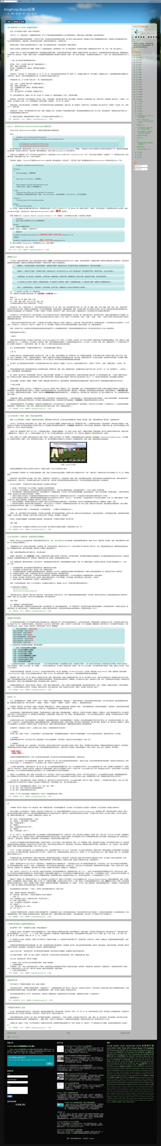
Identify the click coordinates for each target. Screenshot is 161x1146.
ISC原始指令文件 (61, 208)
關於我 (16, 21)
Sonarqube (114, 1096)
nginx (137, 1063)
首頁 (9, 21)
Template (114, 1075)
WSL (124, 1098)
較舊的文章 (125, 1033)
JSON (122, 1068)
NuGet (129, 1065)
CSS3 (147, 1066)
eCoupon (140, 1084)
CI (141, 1072)
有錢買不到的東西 (14, 618)
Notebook (144, 1070)
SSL (135, 1065)
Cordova (110, 1066)
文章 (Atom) (15, 1037)
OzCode (109, 1082)
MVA (136, 1080)
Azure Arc (148, 1059)
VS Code (129, 1075)
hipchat (132, 1100)
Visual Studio (113, 1045)
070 (119, 1086)
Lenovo (131, 1080)
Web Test (119, 1072)
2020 (137, 69)
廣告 (152, 1084)
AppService (125, 1087)
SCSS (108, 1075)
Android (113, 1087)
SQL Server (133, 1050)
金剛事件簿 (16, 119)
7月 (138, 113)
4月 (138, 157)
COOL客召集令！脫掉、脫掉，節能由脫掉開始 (24, 416)
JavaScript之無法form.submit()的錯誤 (68, 1122)
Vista (144, 1061)
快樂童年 (15, 973)
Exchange (117, 1074)
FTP (116, 1065)
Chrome (121, 1079)
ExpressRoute (126, 1074)
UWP (148, 1096)
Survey (123, 1061)
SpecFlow (121, 1096)
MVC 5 (144, 1058)
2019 (137, 72)
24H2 (123, 1086)
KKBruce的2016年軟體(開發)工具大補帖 (20, 1046)
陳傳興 (29, 119)
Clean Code (129, 1079)
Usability (130, 1061)
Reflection (128, 1094)
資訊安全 (120, 1052)
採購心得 (118, 1077)
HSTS (136, 1091)
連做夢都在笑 (12, 980)
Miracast (133, 1093)
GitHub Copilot (110, 1080)
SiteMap (108, 1096)
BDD (110, 1079)
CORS (115, 1079)
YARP (108, 1100)
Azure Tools (151, 1077)
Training (146, 1082)
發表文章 (139, 166)
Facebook (149, 1079)
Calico (127, 1070)
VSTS (138, 1061)
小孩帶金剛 (121, 1056)
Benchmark (149, 1087)
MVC (114, 1048)
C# (110, 1063)
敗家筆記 (119, 1102)
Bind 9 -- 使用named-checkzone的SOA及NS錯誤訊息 (29, 126)
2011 (137, 91)
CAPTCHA (109, 1089)
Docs (152, 1089)
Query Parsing (120, 1094)
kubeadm (147, 1084)
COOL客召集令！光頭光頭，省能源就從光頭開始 (25, 537)
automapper (114, 1100)
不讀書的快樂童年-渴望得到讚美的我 (21, 924)
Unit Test (122, 1063)
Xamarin (126, 1072)
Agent (108, 1087)
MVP (140, 1080)
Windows (113, 1050)
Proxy (150, 1074)
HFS (131, 1091)
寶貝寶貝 (129, 1066)
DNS (144, 1089)
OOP (151, 1080)
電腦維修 (145, 1063)
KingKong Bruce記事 (19, 9)
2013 (137, 87)
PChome (113, 1094)
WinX (136, 1098)
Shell (151, 1094)
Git (112, 1068)
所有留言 (139, 169)
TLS (113, 1072)
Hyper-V (125, 1080)
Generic (126, 1091)
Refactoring (136, 1068)
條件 (20, 307)
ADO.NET (132, 1056)
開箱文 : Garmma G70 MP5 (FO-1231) (76, 1073)
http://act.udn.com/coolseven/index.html (25, 591)
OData (142, 1093)
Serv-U (152, 1061)
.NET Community (112, 1086)
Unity (152, 1096)
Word (151, 1098)
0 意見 (51, 119)
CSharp (147, 1072)
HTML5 (109, 1061)
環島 (124, 1102)
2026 (137, 55)
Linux (14, 249)
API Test (141, 1086)
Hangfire (118, 1080)
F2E (143, 1079)
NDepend (128, 1068)
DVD (148, 1089)
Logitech (119, 1093)
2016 (137, 79)
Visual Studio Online (120, 1084)
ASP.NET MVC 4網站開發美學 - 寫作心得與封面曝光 (80, 1102)
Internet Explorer (143, 1091)
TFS (137, 1096)
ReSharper (122, 1082)
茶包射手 (141, 1052)
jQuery (122, 1054)
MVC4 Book (143, 1056)
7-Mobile (128, 1086)
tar (145, 1100)
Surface (132, 1096)
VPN (115, 1098)
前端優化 (146, 1075)
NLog (138, 1093)
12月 (138, 101)
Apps (137, 1077)
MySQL (145, 1080)
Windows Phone (132, 1084)
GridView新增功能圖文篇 (72, 1083)
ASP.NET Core (133, 1058)
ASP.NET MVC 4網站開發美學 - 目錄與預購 (69, 1130)
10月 (138, 106)
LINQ (115, 1063)
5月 (138, 154)
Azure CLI (143, 1077)
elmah (127, 1100)
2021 (137, 67)
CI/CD (114, 1089)
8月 (138, 111)
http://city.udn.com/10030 (20, 589)
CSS (114, 1058)
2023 (137, 62)
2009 (137, 96)
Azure (112, 1052)
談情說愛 (15, 408)
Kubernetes (122, 1058)
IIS (150, 1058)
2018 (137, 74)
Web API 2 (113, 1054)
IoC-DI (150, 1091)
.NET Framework (133, 1054)
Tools (124, 1048)
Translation (142, 1096)
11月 (138, 103)
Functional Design (118, 1091)
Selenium (135, 1082)
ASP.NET (122, 1050)
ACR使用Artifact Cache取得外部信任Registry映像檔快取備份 (74, 1065)
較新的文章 (11, 1033)
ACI (136, 1086)
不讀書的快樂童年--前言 (16, 1008)
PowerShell (131, 1052)
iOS (136, 1100)
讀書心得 (151, 1052)
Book (122, 1070)
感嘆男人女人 (12, 257)
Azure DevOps (150, 1065)
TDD (141, 1082)
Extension (137, 1079)
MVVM (116, 1066)
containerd (121, 1100)
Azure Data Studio (140, 1087)
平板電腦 (114, 1102)
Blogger (92, 1138)
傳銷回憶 (15, 916)
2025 (137, 57)
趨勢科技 (141, 1065)
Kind (108, 1093)
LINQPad (113, 1093)
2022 (137, 65)
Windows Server (138, 1075)
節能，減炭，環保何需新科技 (55, 540)
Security (129, 1082)
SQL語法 (146, 1054)
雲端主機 (132, 1077)
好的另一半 (11, 697)
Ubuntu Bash (121, 1075)
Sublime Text (144, 1068)
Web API (143, 1050)
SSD (151, 1070)
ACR (134, 1066)
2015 (137, 82)
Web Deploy (130, 1098)
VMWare (110, 1098)
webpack (150, 1100)
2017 (137, 77)
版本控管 (116, 1070)
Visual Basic (136, 1048)
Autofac (132, 1087)
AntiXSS (119, 1087)
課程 (132, 1102)
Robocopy (135, 1094)
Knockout (122, 1065)
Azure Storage (135, 1072)
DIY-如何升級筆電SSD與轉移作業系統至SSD (78, 1055)
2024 (137, 60)
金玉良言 (125, 1077)
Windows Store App (143, 1098)
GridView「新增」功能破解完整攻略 (67, 1093)
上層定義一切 (61, 1112)
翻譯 (128, 1102)
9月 (138, 108)
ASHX (146, 1086)
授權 (22, 21)
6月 (138, 152)
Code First (132, 1089)
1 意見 (49, 408)
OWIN (147, 1093)
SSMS (108, 1072)
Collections (138, 1089)
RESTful (115, 1082)
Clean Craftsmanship (123, 1089)
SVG (146, 1094)
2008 (137, 99)
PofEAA (145, 1074)
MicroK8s (137, 1074)
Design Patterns (136, 1070)
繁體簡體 (150, 1048)
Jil (132, 1074)
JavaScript (130, 1045)
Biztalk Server (140, 1066)
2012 (137, 89)
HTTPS (117, 1068)
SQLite (141, 1094)
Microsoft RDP (126, 1093)
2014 (137, 84)
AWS (151, 1086)
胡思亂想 (15, 529)
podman (141, 1100)
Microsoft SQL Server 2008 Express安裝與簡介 (78, 1046)
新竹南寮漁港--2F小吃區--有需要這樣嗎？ (22, 28)
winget (108, 1102)
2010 (137, 94)
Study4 (127, 1096)
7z (132, 1086)
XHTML (130, 1063)
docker (151, 1050)
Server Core (137, 1059)
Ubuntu (109, 1059)
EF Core (110, 1091)
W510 (119, 1098)
